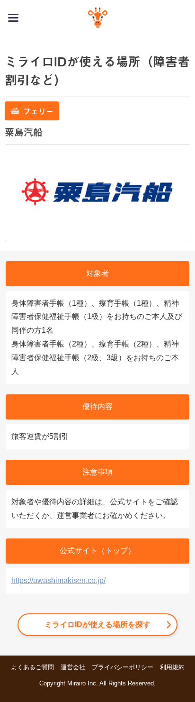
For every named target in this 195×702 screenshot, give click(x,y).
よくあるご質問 (32, 667)
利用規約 (172, 667)
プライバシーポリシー (122, 667)
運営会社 (73, 667)
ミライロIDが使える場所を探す (97, 624)
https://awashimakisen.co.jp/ (58, 580)
